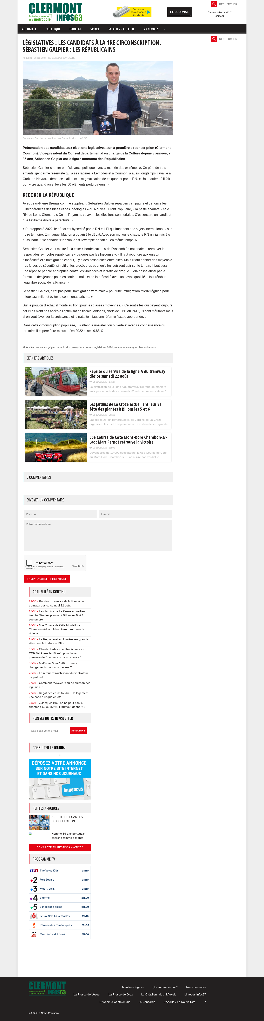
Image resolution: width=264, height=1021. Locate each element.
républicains (64, 347)
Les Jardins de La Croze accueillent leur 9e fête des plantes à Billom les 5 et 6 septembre (57, 615)
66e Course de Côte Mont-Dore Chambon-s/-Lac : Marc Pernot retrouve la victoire (56, 629)
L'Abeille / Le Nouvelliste (179, 1001)
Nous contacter (196, 987)
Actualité (29, 29)
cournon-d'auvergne (125, 347)
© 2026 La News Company (44, 1013)
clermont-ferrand (147, 347)
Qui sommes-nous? (165, 987)
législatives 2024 (103, 347)
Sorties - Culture (121, 29)
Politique (53, 29)
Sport (94, 29)
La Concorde (146, 1001)
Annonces (151, 29)
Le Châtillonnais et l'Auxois (158, 994)
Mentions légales (133, 987)
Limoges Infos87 (195, 994)
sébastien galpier (45, 347)
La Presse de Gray (120, 994)
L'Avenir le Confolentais (114, 1001)
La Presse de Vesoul (86, 994)
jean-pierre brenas (82, 347)
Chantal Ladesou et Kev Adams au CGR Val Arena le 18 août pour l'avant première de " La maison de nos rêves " (56, 653)
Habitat (75, 29)
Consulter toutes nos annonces (60, 847)
